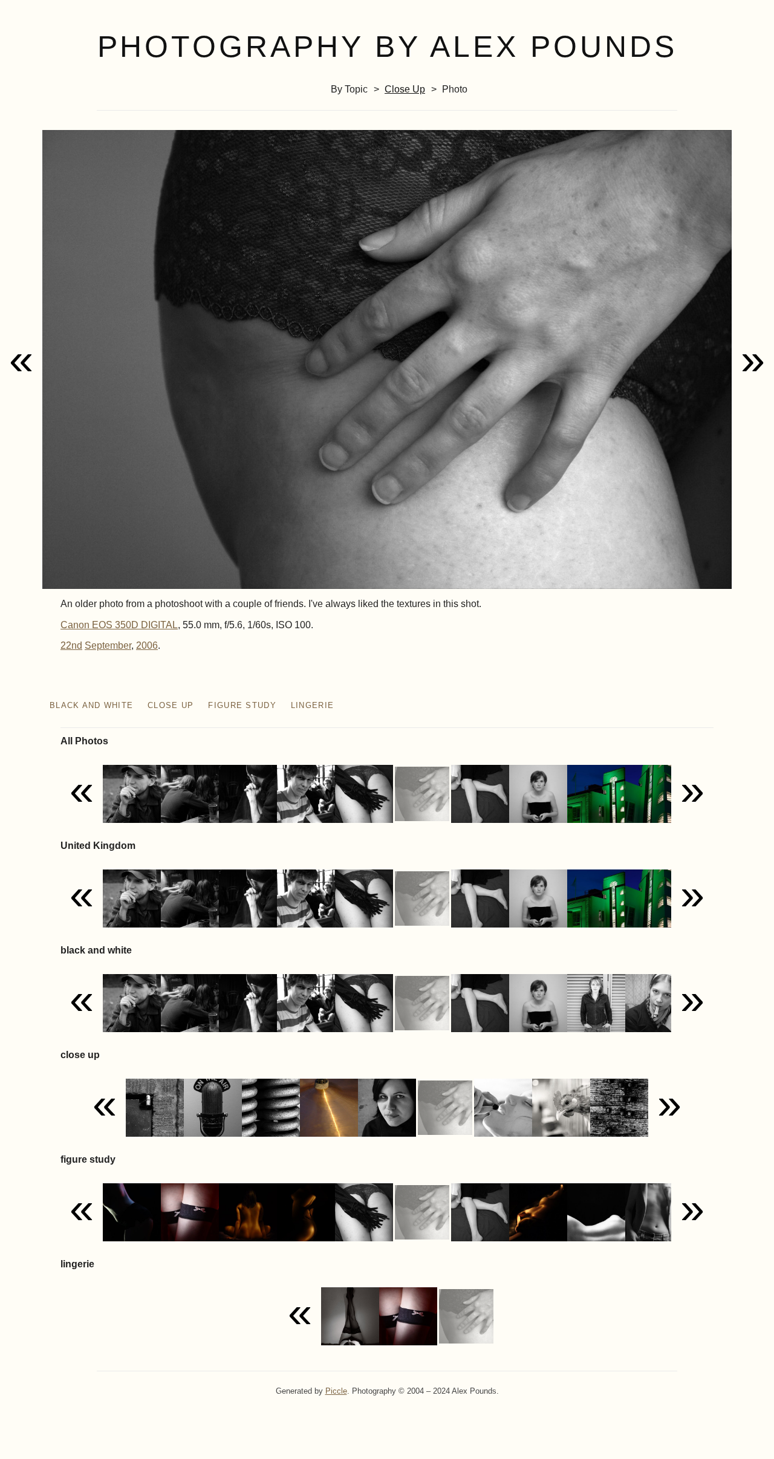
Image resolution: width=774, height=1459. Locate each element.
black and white (91, 705)
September (108, 645)
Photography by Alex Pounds (387, 46)
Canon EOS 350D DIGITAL (119, 625)
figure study (242, 705)
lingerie (312, 705)
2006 (147, 645)
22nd (71, 645)
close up (405, 89)
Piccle (336, 1391)
